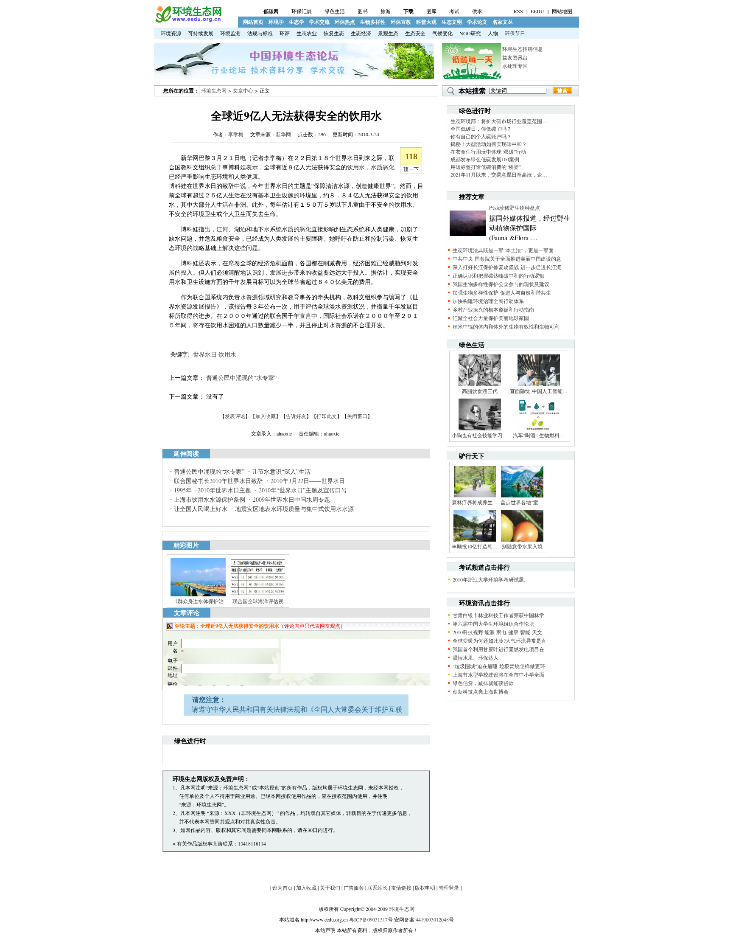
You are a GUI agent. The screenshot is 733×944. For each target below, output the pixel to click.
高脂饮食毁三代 (480, 391)
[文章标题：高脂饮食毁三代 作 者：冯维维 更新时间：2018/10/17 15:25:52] (479, 385)
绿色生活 (335, 11)
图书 (363, 11)
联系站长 (377, 887)
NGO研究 (470, 33)
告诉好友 (296, 416)
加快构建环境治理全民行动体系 (488, 301)
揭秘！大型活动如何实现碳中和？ (488, 143)
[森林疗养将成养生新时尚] (474, 496)
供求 (477, 11)
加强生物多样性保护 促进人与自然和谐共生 (502, 292)
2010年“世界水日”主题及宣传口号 (303, 490)
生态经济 (361, 33)
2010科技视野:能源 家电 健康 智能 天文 (497, 632)
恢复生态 (334, 33)
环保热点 (345, 21)
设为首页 (282, 887)
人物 (493, 33)
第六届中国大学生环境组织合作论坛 (493, 623)
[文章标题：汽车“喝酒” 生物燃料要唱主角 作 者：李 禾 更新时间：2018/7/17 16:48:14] (538, 429)
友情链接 (401, 887)
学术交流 (319, 21)
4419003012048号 (435, 919)
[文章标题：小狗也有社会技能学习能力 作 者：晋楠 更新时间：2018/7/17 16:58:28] (479, 429)
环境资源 (171, 33)
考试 (454, 11)
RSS (518, 11)
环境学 (276, 21)
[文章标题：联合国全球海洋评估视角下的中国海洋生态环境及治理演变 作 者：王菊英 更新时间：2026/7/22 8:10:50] (258, 595)
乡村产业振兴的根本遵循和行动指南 (493, 309)
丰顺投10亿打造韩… (475, 546)
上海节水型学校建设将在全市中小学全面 (498, 674)
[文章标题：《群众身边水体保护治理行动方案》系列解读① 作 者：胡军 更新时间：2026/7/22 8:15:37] (198, 595)
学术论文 (477, 21)
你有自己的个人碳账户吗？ (481, 136)
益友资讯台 (515, 57)
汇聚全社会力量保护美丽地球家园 (491, 318)
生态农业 (307, 33)
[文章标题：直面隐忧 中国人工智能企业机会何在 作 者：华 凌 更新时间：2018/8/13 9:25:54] (538, 385)
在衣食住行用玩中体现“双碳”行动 (488, 151)
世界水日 (205, 354)
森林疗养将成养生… (475, 502)
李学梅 (235, 134)
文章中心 (243, 90)
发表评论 (235, 416)
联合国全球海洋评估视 (257, 601)
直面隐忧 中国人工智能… (539, 391)
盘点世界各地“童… (522, 502)
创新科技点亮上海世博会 (481, 691)
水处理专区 (515, 65)
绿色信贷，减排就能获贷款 (483, 683)
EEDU (537, 11)
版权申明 (425, 887)
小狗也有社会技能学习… (480, 435)
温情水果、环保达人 (475, 657)
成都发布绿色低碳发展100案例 (484, 159)
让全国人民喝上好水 (200, 509)
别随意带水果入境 (522, 546)
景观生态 (388, 33)
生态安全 (415, 33)
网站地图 (562, 11)
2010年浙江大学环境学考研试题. (489, 579)
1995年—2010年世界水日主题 (212, 490)
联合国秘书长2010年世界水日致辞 (218, 481)
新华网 (283, 134)
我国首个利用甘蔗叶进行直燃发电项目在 (498, 649)
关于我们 (330, 887)
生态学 (296, 21)
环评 (285, 33)
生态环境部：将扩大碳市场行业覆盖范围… (498, 121)
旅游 (385, 11)
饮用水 (227, 354)
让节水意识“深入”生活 (281, 471)
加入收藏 (265, 416)
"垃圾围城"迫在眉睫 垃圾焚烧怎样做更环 (499, 666)
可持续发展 (200, 33)
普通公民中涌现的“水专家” (241, 378)
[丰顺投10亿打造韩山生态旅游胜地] (474, 540)
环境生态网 (214, 90)
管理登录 (449, 887)
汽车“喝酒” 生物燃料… (539, 435)
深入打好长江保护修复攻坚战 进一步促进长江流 (507, 267)
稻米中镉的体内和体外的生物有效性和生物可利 (506, 326)
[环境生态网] (188, 20)
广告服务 (354, 887)
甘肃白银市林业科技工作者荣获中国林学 (498, 615)
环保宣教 (401, 21)
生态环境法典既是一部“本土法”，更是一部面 (503, 250)
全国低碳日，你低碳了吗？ (481, 128)
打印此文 (326, 416)
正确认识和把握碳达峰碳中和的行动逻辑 (498, 275)
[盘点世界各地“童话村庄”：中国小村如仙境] (522, 496)
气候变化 (442, 33)
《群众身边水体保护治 (198, 601)
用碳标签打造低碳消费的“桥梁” (485, 166)
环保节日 (515, 33)
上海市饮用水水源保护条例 (209, 499)
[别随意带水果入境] (522, 540)
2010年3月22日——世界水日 (308, 481)
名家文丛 (502, 21)
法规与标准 (260, 33)
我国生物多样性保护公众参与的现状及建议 (501, 284)
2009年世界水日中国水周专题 (291, 499)
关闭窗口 (357, 416)
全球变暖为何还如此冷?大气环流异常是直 (499, 640)
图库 (431, 11)
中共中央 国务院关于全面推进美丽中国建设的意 (507, 258)
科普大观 (426, 21)
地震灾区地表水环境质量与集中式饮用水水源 (294, 509)
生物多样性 (373, 21)
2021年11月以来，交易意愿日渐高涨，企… (498, 174)
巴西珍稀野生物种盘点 (514, 207)
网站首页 (253, 21)
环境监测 (230, 33)
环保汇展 (301, 11)
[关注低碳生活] (471, 76)
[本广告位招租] (294, 76)
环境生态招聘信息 (522, 48)
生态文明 (452, 21)
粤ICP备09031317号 (371, 919)
